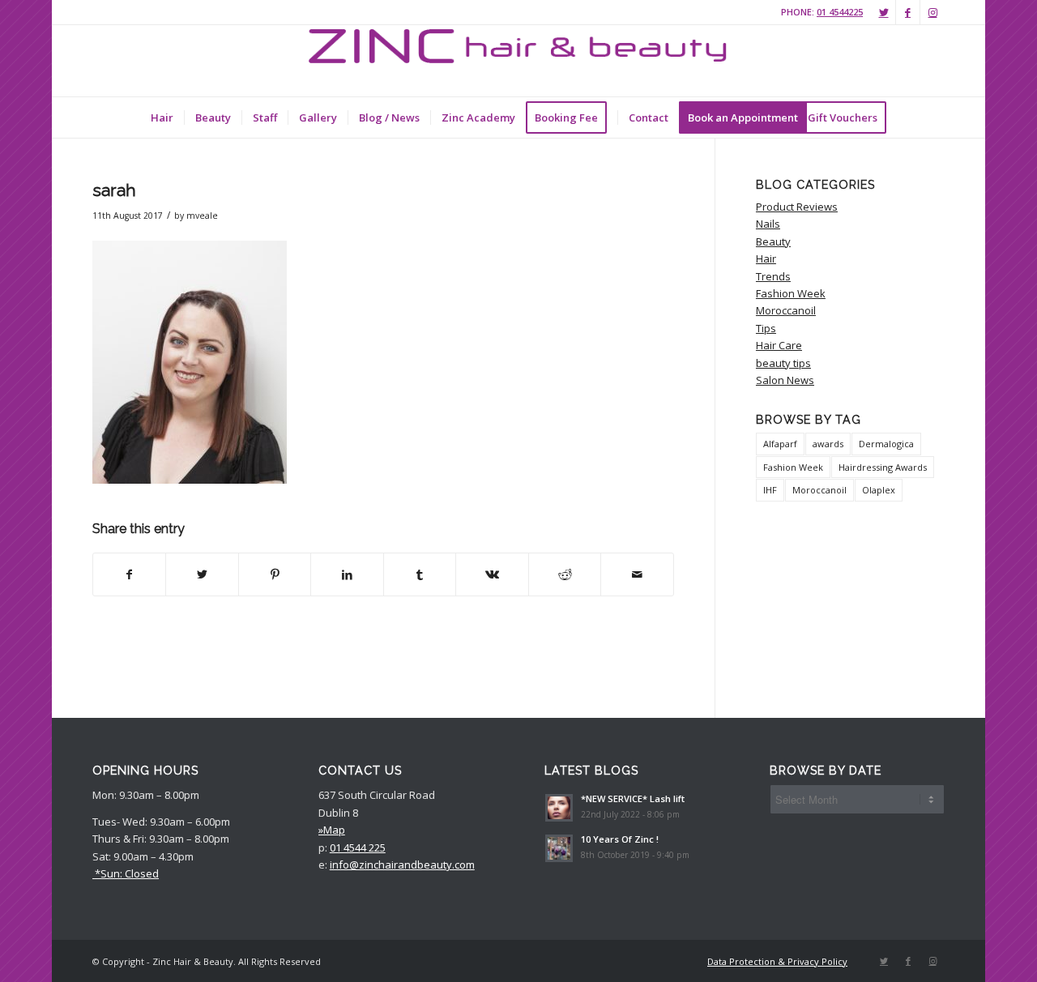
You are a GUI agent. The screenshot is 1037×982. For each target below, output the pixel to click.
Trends (773, 276)
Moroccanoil (786, 310)
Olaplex (878, 490)
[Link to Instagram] (932, 12)
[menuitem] (162, 117)
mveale (202, 215)
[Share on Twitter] (201, 574)
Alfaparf (780, 444)
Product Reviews (797, 206)
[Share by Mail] (637, 574)
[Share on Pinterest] (274, 574)
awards (828, 444)
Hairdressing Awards (883, 467)
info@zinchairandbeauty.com (402, 864)
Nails (768, 223)
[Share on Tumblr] (419, 574)
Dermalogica (886, 444)
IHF (770, 490)
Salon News (785, 380)
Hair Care (779, 345)
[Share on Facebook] (129, 574)
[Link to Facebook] (908, 12)
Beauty (773, 241)
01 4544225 (840, 12)
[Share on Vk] (491, 574)
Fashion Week (791, 293)
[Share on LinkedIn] (346, 574)
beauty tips (783, 363)
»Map (331, 829)
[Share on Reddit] (564, 574)
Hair (766, 258)
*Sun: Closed (125, 873)
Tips (766, 328)
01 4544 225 (358, 847)
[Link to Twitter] (883, 12)
